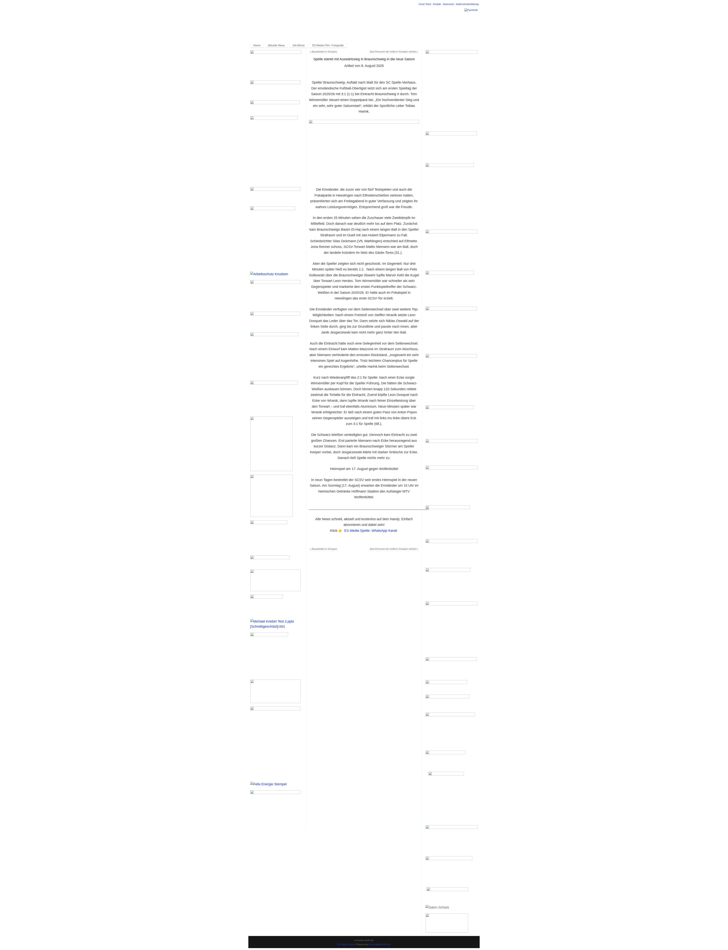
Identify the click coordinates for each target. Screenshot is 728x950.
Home (256, 45)
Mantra (372, 944)
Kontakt (437, 4)
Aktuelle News (276, 45)
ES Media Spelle (346, 944)
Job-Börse (298, 45)
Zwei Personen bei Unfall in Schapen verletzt (394, 51)
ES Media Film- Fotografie (328, 45)
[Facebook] (471, 10)
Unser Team (425, 4)
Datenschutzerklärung (467, 4)
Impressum (448, 4)
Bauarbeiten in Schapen (323, 51)
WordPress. (385, 944)
